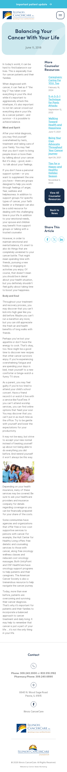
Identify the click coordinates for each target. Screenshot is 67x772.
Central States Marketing (38, 767)
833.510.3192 (48, 673)
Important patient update (32, 4)
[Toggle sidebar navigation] (60, 15)
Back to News (54, 211)
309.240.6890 (44, 676)
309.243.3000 (28, 673)
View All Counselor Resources (54, 196)
